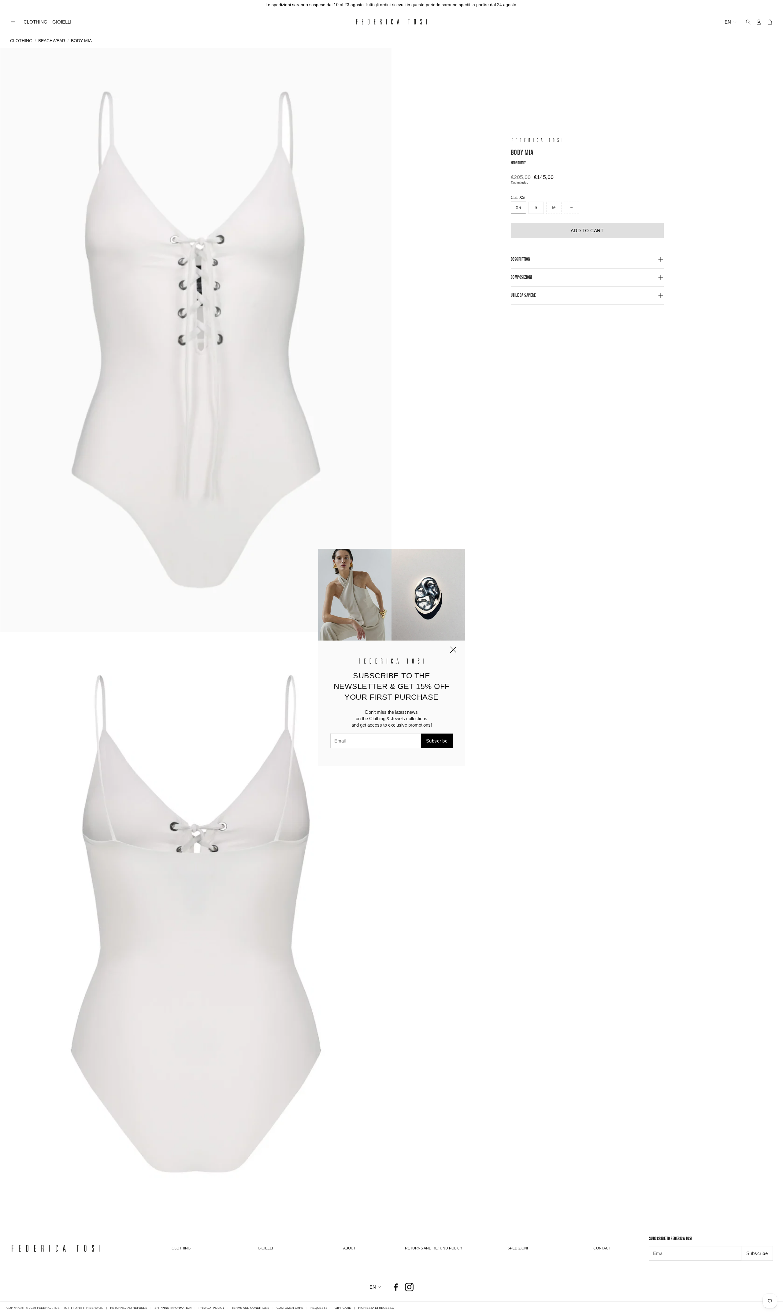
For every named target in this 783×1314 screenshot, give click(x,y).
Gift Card (343, 1307)
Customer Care (289, 1307)
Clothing (21, 40)
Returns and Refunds (128, 1307)
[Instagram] (409, 1287)
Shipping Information (172, 1307)
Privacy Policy (212, 1307)
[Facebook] (396, 1287)
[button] (13, 22)
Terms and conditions (250, 1307)
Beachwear (51, 40)
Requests (319, 1307)
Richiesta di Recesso (376, 1307)
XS (518, 207)
